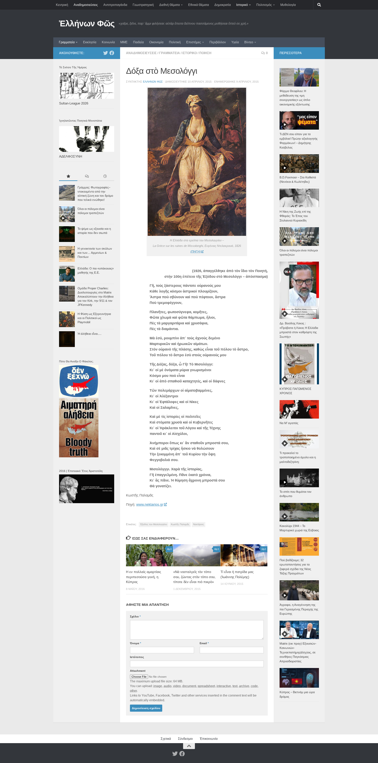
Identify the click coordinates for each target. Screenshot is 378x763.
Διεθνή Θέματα (169, 4)
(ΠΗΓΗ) (195, 251)
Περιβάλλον (217, 42)
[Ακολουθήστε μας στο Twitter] (105, 53)
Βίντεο (248, 42)
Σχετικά (166, 738)
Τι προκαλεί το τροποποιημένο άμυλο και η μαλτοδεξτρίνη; (298, 457)
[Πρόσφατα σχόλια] (86, 177)
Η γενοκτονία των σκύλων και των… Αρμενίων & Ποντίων (95, 252)
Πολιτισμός (264, 4)
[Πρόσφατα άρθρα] (105, 177)
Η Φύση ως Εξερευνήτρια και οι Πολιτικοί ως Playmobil (94, 318)
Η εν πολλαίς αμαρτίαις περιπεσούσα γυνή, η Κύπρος (143, 577)
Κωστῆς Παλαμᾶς (180, 524)
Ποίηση (205, 53)
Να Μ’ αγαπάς (289, 423)
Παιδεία (138, 42)
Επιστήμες (193, 42)
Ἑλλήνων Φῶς (87, 23)
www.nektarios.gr (149, 505)
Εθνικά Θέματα (198, 4)
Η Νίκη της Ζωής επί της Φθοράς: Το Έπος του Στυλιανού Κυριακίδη (295, 216)
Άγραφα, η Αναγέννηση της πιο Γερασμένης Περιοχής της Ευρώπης (299, 609)
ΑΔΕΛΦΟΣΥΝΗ (70, 156)
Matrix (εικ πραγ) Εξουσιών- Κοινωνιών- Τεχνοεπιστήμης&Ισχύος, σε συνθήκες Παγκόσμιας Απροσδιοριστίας (298, 652)
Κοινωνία (108, 42)
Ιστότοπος (137, 657)
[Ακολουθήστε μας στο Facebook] (111, 53)
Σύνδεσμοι (185, 738)
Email (204, 643)
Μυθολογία (288, 4)
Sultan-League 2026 (73, 103)
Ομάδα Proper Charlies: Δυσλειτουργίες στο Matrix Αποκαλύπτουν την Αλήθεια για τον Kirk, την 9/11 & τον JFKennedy (96, 296)
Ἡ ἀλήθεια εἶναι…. (89, 333)
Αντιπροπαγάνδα (115, 4)
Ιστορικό (242, 4)
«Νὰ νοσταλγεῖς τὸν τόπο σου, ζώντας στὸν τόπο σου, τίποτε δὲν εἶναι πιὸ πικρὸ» (194, 577)
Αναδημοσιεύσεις (86, 4)
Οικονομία (156, 42)
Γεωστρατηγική (143, 4)
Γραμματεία (67, 42)
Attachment (137, 670)
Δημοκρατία (222, 4)
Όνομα (135, 643)
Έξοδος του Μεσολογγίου (153, 524)
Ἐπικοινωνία (209, 738)
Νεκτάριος (198, 524)
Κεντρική (62, 4)
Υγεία (235, 42)
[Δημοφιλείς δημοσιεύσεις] (68, 177)
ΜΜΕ (124, 42)
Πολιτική (175, 42)
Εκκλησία (89, 42)
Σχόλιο (135, 616)
